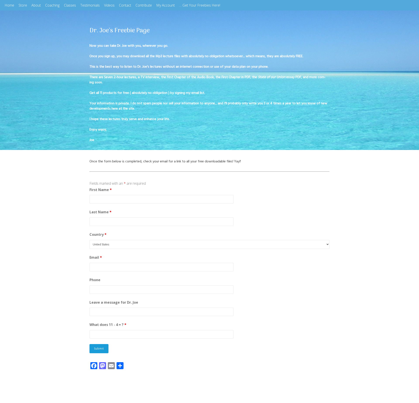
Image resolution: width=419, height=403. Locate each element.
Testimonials (90, 5)
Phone (94, 279)
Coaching (52, 5)
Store (23, 5)
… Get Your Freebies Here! (199, 5)
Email (95, 257)
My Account (165, 5)
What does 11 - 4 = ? (107, 324)
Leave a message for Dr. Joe (113, 302)
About (36, 5)
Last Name (100, 212)
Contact (125, 5)
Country (97, 234)
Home (9, 5)
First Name (100, 189)
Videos (109, 5)
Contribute (144, 5)
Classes (70, 5)
